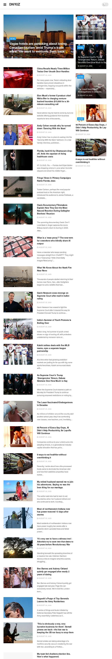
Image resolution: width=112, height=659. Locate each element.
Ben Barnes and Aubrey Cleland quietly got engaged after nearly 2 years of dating (53, 571)
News (12, 39)
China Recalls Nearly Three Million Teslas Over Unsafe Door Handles (53, 70)
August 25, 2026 (17, 57)
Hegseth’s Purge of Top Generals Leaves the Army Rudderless (53, 600)
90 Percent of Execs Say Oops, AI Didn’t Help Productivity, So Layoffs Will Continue (54, 430)
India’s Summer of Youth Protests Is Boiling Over (54, 321)
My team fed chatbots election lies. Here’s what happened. (53, 655)
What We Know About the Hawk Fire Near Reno (54, 269)
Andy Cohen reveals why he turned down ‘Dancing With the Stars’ (54, 127)
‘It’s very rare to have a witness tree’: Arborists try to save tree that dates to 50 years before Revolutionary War (55, 541)
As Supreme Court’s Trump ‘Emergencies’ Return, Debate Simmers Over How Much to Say (52, 378)
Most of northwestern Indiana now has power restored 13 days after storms (53, 511)
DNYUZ (14, 4)
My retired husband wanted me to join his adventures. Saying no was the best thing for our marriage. (55, 484)
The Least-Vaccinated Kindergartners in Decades (55, 404)
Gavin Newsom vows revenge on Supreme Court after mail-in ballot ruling (53, 295)
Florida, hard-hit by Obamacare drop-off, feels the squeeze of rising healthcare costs (54, 153)
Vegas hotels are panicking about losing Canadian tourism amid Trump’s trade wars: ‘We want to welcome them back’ (38, 47)
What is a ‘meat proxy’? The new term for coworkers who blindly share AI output (55, 240)
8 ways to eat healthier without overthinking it (51, 456)
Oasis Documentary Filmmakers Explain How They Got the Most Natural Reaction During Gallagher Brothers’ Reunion (53, 209)
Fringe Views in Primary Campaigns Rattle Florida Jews (54, 179)
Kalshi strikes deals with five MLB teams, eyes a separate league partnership (53, 348)
